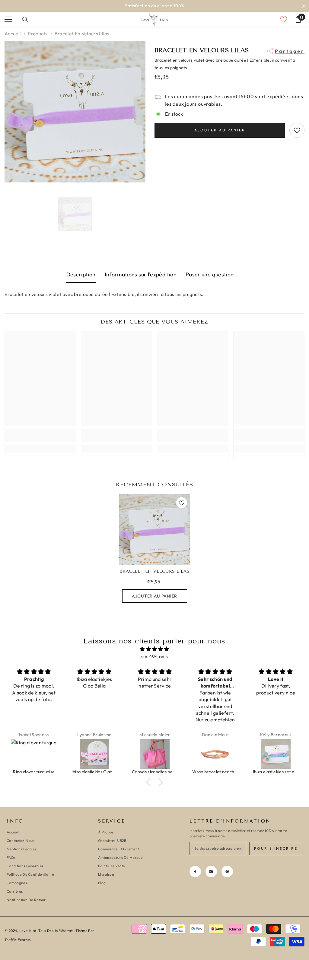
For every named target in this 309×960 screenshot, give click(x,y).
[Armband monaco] (276, 754)
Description (81, 274)
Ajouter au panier (219, 130)
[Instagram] (211, 871)
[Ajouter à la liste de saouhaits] (296, 130)
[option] (75, 111)
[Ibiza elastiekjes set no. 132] (215, 754)
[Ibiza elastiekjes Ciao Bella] (34, 754)
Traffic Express (18, 939)
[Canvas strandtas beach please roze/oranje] (94, 754)
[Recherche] (25, 19)
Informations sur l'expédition (141, 274)
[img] (154, 649)
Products (38, 34)
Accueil (13, 34)
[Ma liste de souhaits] (283, 19)
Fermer (303, 6)
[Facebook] (195, 871)
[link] (40, 435)
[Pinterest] (227, 871)
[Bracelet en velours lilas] (154, 529)
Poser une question (210, 274)
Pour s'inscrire (276, 848)
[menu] (8, 19)
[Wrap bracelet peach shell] (155, 754)
